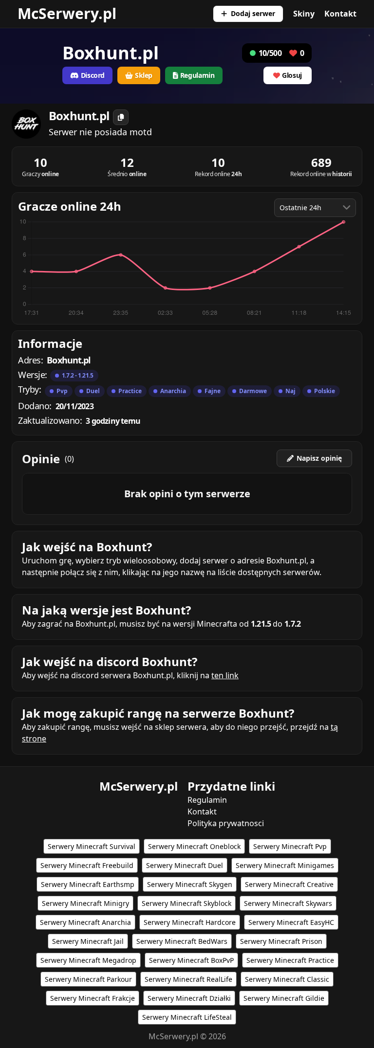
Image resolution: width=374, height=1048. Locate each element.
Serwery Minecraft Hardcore (190, 922)
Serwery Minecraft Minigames (285, 865)
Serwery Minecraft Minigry (85, 903)
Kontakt (340, 13)
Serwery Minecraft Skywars (288, 903)
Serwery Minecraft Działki (189, 998)
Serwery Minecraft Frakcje (92, 998)
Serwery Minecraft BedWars (181, 941)
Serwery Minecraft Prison (281, 941)
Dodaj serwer (253, 13)
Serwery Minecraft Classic (287, 979)
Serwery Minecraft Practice (290, 960)
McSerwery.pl (67, 13)
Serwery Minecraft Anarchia (85, 922)
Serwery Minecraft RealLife (188, 979)
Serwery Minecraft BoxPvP (191, 960)
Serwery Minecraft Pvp (290, 846)
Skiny (304, 13)
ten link (225, 675)
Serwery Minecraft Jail (88, 941)
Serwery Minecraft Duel (184, 865)
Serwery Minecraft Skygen (189, 884)
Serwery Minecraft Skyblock (186, 903)
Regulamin (207, 800)
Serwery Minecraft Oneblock (194, 846)
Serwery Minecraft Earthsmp (87, 884)
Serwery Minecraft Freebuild (86, 865)
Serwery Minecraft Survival (91, 846)
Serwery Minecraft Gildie (283, 998)
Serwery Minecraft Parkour (88, 979)
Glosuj (292, 75)
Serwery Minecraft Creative (289, 884)
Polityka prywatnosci (225, 823)
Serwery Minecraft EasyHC (291, 922)
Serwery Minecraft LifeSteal (187, 1017)
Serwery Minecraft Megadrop (88, 960)
